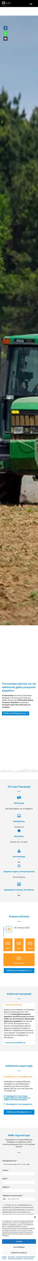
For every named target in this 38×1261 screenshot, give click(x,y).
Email (5, 1179)
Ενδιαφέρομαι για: (9, 1161)
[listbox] (19, 1164)
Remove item (32, 1164)
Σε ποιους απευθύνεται (15, 1043)
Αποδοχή (19, 1241)
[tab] (19, 1005)
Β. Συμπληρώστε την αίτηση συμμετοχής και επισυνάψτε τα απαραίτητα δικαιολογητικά (17, 1098)
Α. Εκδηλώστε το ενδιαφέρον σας (18, 1077)
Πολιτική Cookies (4, 1257)
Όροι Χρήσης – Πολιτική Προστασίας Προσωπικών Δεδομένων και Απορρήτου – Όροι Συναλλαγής (21, 1257)
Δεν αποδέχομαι (19, 1247)
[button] (35, 1217)
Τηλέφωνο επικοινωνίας (12, 1196)
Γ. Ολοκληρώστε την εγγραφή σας (18, 1104)
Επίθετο (6, 1187)
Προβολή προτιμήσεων (19, 1253)
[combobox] (5, 1199)
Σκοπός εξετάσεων (14, 1005)
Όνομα (5, 1170)
